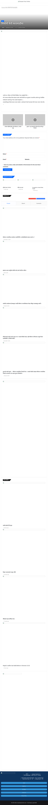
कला (6, 7)
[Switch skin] (44, 2)
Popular (8, 203)
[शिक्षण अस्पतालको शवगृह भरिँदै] (24, 550)
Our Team (24, 789)
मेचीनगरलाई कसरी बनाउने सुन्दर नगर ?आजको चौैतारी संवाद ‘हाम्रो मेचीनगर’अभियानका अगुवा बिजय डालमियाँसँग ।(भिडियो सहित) (23, 338)
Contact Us (24, 792)
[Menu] (1, 2)
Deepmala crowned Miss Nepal (37, 188)
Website (27, 159)
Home (3, 7)
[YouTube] (4, 797)
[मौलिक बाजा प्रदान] (24, 182)
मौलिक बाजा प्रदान (20, 187)
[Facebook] (1, 797)
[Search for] (46, 2)
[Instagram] (6, 797)
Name (5, 154)
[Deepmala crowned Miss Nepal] (38, 182)
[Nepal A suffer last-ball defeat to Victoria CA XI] (24, 643)
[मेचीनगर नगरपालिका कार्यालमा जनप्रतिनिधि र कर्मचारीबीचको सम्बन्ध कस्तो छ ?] (24, 221)
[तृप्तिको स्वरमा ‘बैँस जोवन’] (9, 182)
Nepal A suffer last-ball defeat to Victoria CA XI (16, 666)
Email (5, 159)
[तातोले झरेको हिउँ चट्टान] (24, 503)
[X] (3, 797)
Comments (38, 203)
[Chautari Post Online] (24, 1)
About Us (24, 786)
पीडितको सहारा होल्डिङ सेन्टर (9, 619)
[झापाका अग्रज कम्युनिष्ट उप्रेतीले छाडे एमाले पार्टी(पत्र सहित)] (24, 255)
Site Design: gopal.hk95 (32, 802)
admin (3, 27)
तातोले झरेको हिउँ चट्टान (7, 526)
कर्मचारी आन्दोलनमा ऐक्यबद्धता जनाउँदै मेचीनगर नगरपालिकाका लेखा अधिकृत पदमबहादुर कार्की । (22, 304)
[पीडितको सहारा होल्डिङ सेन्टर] (24, 597)
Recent (23, 203)
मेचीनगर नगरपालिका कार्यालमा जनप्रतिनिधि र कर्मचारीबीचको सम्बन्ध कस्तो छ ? (19, 237)
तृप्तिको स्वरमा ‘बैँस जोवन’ (7, 187)
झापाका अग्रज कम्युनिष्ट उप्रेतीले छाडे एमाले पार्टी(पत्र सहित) (14, 270)
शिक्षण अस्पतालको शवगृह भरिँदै (9, 572)
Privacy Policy (24, 795)
